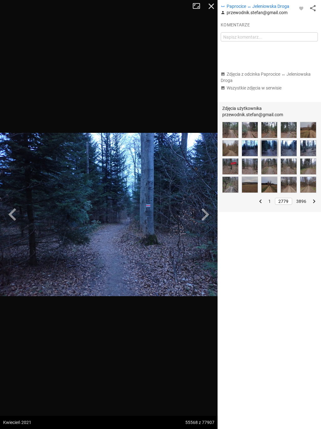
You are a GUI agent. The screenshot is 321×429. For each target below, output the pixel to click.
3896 (301, 201)
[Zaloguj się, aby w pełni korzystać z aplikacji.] (301, 8)
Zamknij (211, 6)
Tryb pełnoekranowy (198, 6)
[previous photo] (12, 214)
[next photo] (205, 214)
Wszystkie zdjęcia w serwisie (254, 87)
